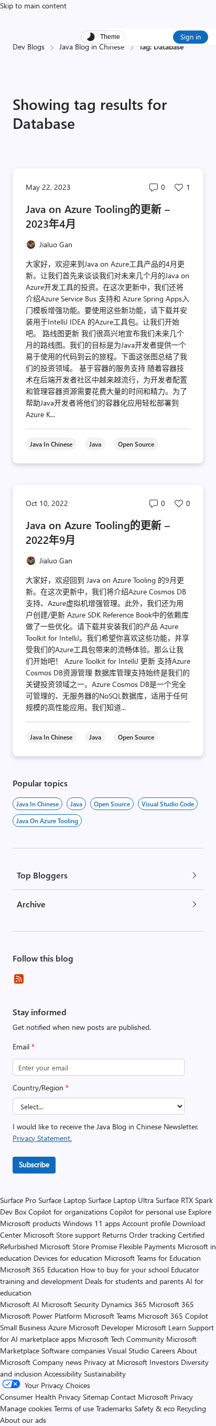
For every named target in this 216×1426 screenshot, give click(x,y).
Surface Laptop (62, 1200)
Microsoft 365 (171, 1304)
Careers (163, 1351)
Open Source (112, 804)
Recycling (191, 1408)
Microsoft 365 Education (39, 1270)
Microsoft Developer (101, 1327)
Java (76, 804)
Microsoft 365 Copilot (173, 1316)
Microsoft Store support (62, 1235)
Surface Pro (18, 1200)
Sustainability (105, 1374)
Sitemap (96, 1397)
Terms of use (74, 1408)
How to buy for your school (125, 1270)
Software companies (73, 1351)
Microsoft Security (70, 1304)
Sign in (190, 36)
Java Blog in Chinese (91, 47)
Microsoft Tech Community (121, 1339)
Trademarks (114, 1408)
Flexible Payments (147, 1246)
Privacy (181, 1397)
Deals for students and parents (134, 1281)
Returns (114, 1235)
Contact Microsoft (139, 1397)
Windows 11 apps (91, 1223)
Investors (164, 1362)
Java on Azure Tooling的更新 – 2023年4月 (98, 215)
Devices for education (68, 1258)
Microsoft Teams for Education (152, 1258)
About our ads (23, 1420)
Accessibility (63, 1374)
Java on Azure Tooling (47, 820)
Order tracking (152, 1235)
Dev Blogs (29, 47)
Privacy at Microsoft (115, 1362)
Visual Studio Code (168, 804)
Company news (57, 1362)
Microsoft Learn (161, 1327)
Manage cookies (26, 1408)
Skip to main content (33, 6)
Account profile (146, 1223)
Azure (57, 1327)
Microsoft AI (19, 1304)
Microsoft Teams (110, 1316)
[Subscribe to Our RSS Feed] (19, 979)
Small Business (23, 1327)
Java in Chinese (37, 804)
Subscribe (34, 1164)
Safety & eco (154, 1408)
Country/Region (41, 1088)
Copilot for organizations (67, 1212)
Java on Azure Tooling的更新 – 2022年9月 (98, 532)
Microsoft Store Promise (78, 1246)
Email (24, 1046)
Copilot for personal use (148, 1212)
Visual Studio (128, 1351)
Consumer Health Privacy (40, 1397)
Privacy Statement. (42, 1138)
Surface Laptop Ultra (121, 1200)
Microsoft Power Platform (41, 1316)
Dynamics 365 (124, 1304)
